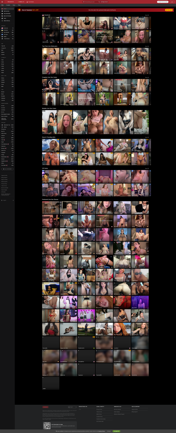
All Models (3, 191)
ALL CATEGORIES (8, 169)
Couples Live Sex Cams (49, 77)
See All (147, 15)
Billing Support (4, 177)
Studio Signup (4, 189)
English (71, 407)
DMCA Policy (99, 414)
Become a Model (4, 187)
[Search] (99, 2)
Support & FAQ (4, 175)
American (47, 15)
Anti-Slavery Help (99, 421)
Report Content (4, 179)
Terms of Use (4, 185)
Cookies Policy (99, 416)
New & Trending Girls (48, 137)
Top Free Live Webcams (49, 46)
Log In (172, 1)
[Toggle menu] (2, 2)
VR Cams (45, 168)
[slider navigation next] (147, 30)
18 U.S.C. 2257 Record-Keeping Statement (6, 194)
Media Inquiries (4, 181)
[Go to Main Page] (10, 2)
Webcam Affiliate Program (119, 414)
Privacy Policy (4, 183)
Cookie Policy (101, 431)
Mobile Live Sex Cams (49, 108)
